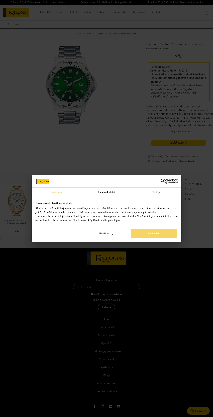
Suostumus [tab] (56, 192)
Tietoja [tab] (156, 192)
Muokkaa (104, 233)
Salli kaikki (154, 233)
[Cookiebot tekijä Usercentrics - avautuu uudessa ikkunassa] (163, 181)
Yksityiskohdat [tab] (106, 192)
